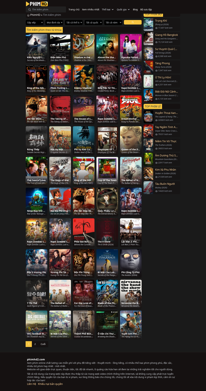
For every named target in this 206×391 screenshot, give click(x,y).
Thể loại (106, 9)
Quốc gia (121, 9)
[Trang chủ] (37, 3)
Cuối (43, 344)
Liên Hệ (31, 384)
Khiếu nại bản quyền (50, 384)
